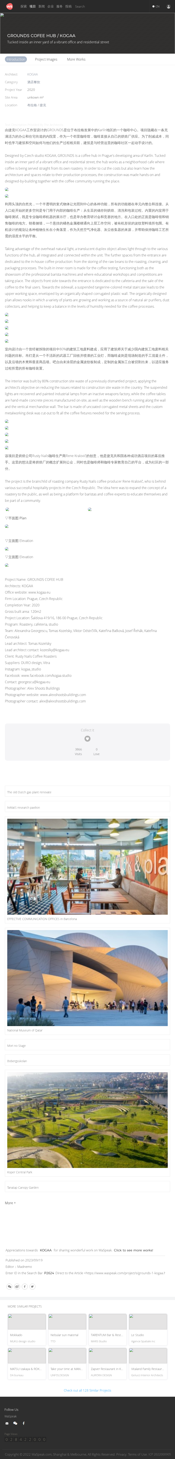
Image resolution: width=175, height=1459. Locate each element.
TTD (53, 1341)
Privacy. (121, 1454)
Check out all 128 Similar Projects (87, 1390)
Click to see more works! (133, 1250)
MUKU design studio (22, 1341)
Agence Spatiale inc (143, 1341)
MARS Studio (99, 1341)
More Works (76, 59)
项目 (32, 6)
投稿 (68, 6)
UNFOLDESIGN (60, 1375)
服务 (59, 6)
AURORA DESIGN (101, 1375)
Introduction (16, 59)
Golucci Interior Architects (147, 1375)
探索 (23, 6)
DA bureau (16, 1375)
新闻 (41, 6)
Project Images (46, 59)
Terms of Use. (138, 1454)
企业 (50, 6)
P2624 (49, 1273)
